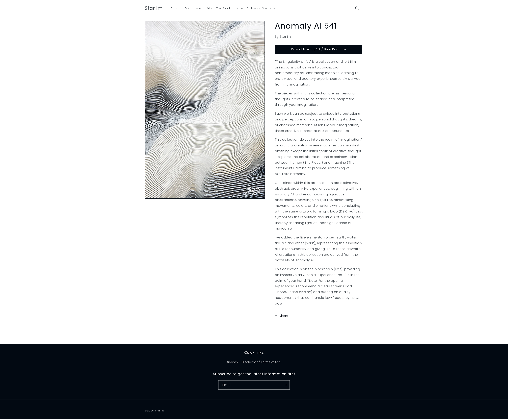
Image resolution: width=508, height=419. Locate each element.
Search (232, 362)
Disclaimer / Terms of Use (261, 362)
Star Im (159, 410)
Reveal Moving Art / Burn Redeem (318, 49)
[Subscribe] (285, 385)
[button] (224, 8)
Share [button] (283, 316)
